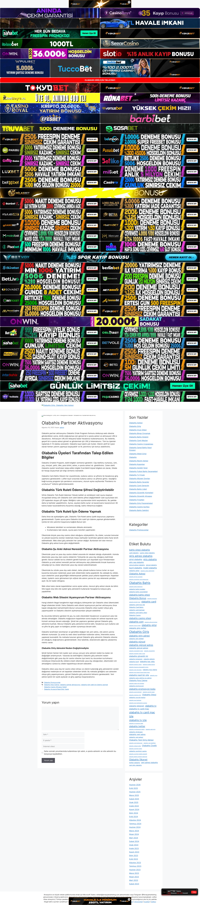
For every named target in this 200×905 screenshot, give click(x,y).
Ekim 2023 (133, 856)
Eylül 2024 (133, 817)
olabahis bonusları (152, 598)
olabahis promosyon (136, 686)
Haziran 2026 (135, 785)
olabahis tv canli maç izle (142, 714)
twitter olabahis (134, 763)
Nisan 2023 (134, 877)
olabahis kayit (134, 662)
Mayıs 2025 (134, 795)
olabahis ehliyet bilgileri (151, 622)
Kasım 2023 (134, 852)
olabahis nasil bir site (139, 675)
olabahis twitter (137, 726)
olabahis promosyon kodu (142, 689)
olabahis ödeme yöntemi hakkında (138, 756)
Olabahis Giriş (135, 426)
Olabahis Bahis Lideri (138, 489)
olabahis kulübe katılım (149, 664)
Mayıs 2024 (134, 831)
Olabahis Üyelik (149, 745)
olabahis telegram (136, 706)
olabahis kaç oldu (147, 662)
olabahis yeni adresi (136, 737)
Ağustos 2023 (135, 863)
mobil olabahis (150, 568)
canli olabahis (134, 553)
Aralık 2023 (134, 848)
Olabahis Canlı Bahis (136, 607)
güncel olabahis (151, 565)
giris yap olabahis (136, 562)
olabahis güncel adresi (138, 648)
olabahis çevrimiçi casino (138, 751)
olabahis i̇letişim (149, 659)
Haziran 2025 (134, 792)
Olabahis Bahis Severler (139, 482)
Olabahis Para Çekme (51, 685)
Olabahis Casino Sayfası (139, 507)
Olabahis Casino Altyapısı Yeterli (55, 687)
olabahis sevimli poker (149, 692)
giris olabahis (150, 559)
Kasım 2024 (134, 809)
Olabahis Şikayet (138, 759)
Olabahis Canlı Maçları (138, 440)
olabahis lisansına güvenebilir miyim (138, 667)
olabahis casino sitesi (140, 618)
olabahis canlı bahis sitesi (138, 612)
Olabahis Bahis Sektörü (139, 510)
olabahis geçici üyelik (135, 625)
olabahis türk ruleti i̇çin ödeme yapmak (94, 685)
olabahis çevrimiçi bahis (135, 748)
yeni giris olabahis (135, 765)
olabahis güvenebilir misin (136, 651)
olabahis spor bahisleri (135, 700)
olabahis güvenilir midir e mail (137, 653)
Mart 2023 (133, 880)
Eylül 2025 (133, 788)
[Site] (50, 139)
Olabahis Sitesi (149, 694)
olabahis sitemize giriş (135, 695)
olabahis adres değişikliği (147, 571)
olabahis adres (134, 571)
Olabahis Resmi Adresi (138, 461)
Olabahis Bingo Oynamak (139, 433)
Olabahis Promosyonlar (52, 682)
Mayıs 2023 (134, 873)
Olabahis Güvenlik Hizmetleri (141, 493)
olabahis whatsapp (136, 732)
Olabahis (133, 457)
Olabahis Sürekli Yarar (138, 468)
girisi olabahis (135, 559)
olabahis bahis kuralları (137, 589)
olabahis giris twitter (137, 628)
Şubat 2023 (134, 884)
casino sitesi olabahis (147, 553)
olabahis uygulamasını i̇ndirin (137, 729)
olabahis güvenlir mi (138, 656)
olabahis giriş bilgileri (136, 638)
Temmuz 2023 (135, 866)
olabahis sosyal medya (137, 697)
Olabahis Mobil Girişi (137, 454)
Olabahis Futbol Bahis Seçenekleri (143, 471)
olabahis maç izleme (150, 670)
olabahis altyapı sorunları (135, 576)
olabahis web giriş (150, 729)
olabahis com (136, 621)
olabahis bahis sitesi (139, 594)
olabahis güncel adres (141, 645)
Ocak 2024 (133, 845)
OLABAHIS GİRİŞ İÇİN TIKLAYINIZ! (100, 80)
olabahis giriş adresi (139, 635)
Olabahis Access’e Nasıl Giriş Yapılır (56, 689)
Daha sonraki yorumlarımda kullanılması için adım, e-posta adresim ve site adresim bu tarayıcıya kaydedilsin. (80, 752)
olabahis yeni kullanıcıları (135, 743)
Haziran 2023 (135, 870)
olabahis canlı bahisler (137, 610)
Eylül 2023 (133, 859)
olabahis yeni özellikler (150, 743)
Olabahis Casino (135, 615)
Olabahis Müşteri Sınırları (139, 478)
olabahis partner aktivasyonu (70, 685)
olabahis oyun (153, 675)
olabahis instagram (135, 659)
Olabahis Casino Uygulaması (141, 444)
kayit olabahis (135, 568)
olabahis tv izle (138, 720)
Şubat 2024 (134, 841)
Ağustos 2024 (135, 820)
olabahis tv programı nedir (136, 723)
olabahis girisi (149, 625)
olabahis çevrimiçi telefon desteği (138, 754)
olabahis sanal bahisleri (135, 692)
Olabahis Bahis (139, 583)
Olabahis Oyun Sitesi (138, 430)
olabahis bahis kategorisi (135, 586)
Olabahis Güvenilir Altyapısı (140, 496)
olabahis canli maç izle (137, 605)
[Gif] (100, 193)
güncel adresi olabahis (137, 565)
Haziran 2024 (135, 827)
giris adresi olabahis (140, 555)
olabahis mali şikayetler (135, 670)
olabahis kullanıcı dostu (135, 664)
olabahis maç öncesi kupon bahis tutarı (139, 672)
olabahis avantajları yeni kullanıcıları (138, 579)
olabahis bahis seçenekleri (138, 592)
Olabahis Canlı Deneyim (139, 486)
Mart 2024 (133, 838)
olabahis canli (148, 601)
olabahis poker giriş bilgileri (136, 683)
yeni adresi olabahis (149, 763)
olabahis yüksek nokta (135, 746)
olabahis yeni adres (137, 734)
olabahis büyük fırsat (134, 602)
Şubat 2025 (134, 799)
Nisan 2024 (134, 834)
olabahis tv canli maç (139, 709)
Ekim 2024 (133, 813)
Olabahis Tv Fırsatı (137, 475)
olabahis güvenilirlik (149, 651)
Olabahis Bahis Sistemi (138, 437)
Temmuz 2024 (135, 824)
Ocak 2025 (133, 802)
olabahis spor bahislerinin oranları (138, 703)
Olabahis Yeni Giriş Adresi (141, 740)
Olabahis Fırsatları (136, 500)
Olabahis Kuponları (137, 464)
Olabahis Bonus (137, 598)
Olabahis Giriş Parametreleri (141, 503)
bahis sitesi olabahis (139, 549)
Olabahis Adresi (135, 423)
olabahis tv (150, 705)
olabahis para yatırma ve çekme (140, 678)
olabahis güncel (137, 641)
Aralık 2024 (134, 806)
